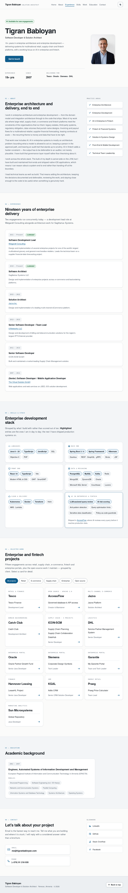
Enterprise (66, 580)
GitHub (95, 833)
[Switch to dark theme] (120, 4)
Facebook (97, 849)
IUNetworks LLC (15, 328)
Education (93, 4)
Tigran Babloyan (22, 4)
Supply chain (51, 580)
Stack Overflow (99, 841)
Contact (102, 4)
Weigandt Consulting (17, 243)
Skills (78, 4)
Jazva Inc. (13, 303)
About (60, 4)
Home (53, 4)
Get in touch (14, 58)
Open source (80, 580)
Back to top (116, 884)
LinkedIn (96, 826)
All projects (11, 580)
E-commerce (36, 580)
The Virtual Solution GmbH (19, 382)
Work (85, 4)
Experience (69, 4)
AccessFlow (81, 520)
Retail (23, 580)
